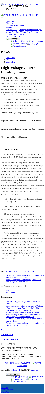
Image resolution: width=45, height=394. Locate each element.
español (39, 41)
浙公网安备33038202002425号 (17, 363)
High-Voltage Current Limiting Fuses (20, 271)
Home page (10, 21)
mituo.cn (34, 370)
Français (22, 46)
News (8, 60)
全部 (8, 30)
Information (10, 62)
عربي (35, 44)
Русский (23, 44)
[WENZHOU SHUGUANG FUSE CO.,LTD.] (22, 4)
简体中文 (24, 41)
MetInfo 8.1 (15, 370)
